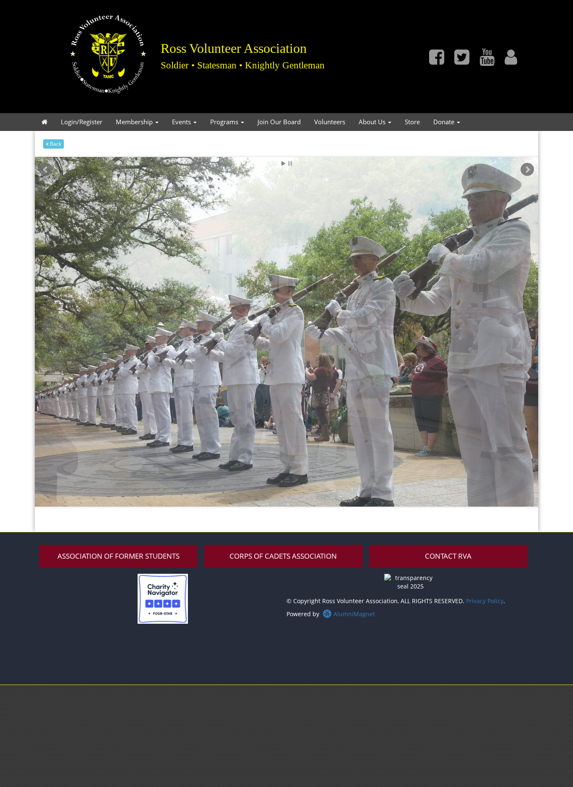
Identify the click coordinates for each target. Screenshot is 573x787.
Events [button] (182, 122)
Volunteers (329, 122)
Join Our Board (279, 122)
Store (412, 122)
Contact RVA (448, 556)
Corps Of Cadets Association (283, 556)
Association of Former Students (118, 556)
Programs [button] (225, 122)
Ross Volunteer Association (234, 47)
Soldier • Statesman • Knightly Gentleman (243, 65)
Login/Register (81, 122)
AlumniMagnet (353, 614)
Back (55, 143)
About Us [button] (373, 122)
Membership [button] (135, 122)
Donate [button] (444, 122)
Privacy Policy (484, 601)
